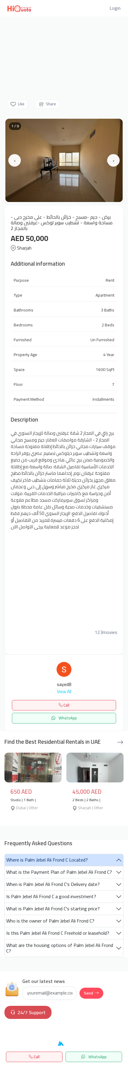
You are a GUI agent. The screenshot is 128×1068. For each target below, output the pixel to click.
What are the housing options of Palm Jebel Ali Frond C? (59, 948)
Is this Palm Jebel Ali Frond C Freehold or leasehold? (57, 932)
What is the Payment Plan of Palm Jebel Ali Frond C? (59, 871)
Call (36, 1056)
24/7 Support (32, 1012)
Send (88, 993)
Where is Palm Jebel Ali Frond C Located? (47, 859)
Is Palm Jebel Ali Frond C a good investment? (51, 896)
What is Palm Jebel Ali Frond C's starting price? (53, 908)
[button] (115, 8)
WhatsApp (97, 1056)
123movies (106, 632)
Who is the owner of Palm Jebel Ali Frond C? (50, 920)
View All (64, 691)
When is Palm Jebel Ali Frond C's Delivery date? (53, 884)
